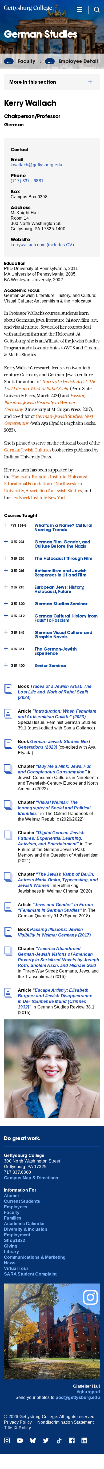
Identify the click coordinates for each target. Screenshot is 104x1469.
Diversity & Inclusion (25, 1229)
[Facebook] (72, 1441)
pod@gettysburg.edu (77, 1397)
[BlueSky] (33, 1441)
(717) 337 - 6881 (27, 181)
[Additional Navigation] (79, 9)
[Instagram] (7, 1441)
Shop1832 (14, 1240)
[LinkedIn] (84, 1441)
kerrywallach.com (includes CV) (42, 245)
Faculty (26, 61)
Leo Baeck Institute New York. (39, 497)
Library (11, 1251)
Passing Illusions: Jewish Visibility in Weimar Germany (44, 402)
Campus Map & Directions (31, 1178)
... (9, 61)
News (9, 1263)
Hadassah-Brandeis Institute (38, 476)
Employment (17, 1235)
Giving (10, 1246)
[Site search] (97, 9)
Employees (15, 1207)
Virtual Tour (16, 1268)
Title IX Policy (17, 1428)
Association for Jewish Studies (54, 490)
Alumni (11, 1195)
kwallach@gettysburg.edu (36, 165)
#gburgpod (88, 1392)
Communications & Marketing (35, 1257)
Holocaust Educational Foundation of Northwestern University (45, 483)
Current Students (22, 1201)
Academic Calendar (24, 1223)
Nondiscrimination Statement (65, 1422)
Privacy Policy (18, 1422)
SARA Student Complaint (30, 1274)
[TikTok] (59, 1441)
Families (12, 1218)
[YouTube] (20, 1441)
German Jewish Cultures (27, 450)
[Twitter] (46, 1441)
